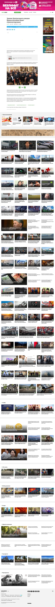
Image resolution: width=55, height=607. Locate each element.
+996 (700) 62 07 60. (23, 107)
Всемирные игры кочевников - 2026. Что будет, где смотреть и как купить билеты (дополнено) (34, 413)
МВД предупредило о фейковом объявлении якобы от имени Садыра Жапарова (46, 309)
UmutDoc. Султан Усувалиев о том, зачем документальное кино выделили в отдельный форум (27, 366)
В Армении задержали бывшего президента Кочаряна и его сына (20, 241)
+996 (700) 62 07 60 (17, 595)
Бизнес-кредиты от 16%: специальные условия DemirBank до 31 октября (37, 123)
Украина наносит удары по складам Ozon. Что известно (9, 366)
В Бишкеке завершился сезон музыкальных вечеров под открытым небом (46, 545)
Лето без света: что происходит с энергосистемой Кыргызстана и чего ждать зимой (20, 496)
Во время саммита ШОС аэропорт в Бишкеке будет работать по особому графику (34, 545)
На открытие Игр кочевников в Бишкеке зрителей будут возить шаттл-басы (46, 422)
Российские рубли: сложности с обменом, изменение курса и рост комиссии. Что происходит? (7, 443)
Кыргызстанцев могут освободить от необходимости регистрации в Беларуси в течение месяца (34, 296)
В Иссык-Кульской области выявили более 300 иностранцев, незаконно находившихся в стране (7, 176)
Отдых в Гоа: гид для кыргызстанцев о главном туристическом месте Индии (20, 564)
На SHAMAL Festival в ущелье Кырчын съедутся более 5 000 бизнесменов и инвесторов (20, 350)
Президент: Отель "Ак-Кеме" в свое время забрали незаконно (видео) (21, 378)
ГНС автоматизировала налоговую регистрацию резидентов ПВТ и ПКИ (7, 268)
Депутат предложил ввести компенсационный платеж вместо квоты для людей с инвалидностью (7, 242)
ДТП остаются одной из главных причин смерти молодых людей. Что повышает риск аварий (33, 242)
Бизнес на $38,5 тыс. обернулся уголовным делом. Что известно (44, 394)
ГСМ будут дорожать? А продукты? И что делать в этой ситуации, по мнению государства (47, 496)
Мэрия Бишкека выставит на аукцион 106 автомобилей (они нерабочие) (44, 151)
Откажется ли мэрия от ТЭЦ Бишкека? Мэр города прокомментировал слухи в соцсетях (33, 444)
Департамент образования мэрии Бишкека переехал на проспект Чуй (34, 163)
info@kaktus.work (7, 595)
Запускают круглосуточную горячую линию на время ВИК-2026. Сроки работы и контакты (19, 214)
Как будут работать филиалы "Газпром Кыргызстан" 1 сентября (20, 268)
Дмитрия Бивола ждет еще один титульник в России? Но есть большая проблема (33, 189)
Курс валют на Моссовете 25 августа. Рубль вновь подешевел (20, 322)
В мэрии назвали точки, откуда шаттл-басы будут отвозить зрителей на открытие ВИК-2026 (47, 214)
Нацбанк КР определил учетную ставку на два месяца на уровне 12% (47, 274)
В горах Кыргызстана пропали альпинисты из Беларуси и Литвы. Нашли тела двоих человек (21, 309)
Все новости (17, 12)
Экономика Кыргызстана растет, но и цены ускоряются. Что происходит (33, 496)
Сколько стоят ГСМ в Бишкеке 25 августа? (47, 255)
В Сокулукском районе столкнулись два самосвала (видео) (8, 151)
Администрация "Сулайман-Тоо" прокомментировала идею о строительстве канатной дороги (7, 309)
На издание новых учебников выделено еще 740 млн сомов (46, 449)
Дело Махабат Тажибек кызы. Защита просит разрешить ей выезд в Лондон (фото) (20, 189)
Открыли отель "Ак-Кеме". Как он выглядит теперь (7, 378)
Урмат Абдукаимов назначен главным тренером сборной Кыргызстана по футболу (27, 151)
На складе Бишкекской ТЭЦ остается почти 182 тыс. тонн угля (47, 163)
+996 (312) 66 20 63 (19, 596)
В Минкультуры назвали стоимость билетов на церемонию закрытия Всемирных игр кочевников (34, 428)
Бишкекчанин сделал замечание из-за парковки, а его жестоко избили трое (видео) (34, 214)
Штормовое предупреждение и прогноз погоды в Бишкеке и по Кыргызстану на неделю (12, 535)
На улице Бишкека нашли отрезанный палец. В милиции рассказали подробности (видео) (33, 268)
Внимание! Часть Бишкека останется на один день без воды (33, 533)
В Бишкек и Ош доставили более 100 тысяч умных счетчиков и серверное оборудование (34, 281)
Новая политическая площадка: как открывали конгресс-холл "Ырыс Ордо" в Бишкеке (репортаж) (9, 337)
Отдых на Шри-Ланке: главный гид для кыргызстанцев (47, 564)
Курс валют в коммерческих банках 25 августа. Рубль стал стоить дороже (12, 282)
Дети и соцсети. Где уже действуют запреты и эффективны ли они (21, 443)
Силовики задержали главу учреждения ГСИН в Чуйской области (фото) (20, 201)
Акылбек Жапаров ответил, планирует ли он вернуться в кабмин (33, 176)
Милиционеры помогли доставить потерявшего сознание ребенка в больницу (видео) (7, 350)
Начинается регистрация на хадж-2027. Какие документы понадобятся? (6, 322)
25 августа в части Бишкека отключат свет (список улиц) (33, 527)
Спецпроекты (26, 12)
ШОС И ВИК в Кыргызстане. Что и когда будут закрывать (20, 412)
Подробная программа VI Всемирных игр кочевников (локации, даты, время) (6, 413)
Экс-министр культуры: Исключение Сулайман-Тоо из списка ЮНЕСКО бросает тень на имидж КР (33, 227)
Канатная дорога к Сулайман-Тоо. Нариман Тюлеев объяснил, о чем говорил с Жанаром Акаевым (34, 255)
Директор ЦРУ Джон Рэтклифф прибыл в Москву (33, 515)
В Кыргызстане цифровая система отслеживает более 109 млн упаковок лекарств (34, 450)
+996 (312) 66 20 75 (12, 595)
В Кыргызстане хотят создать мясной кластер (20, 255)
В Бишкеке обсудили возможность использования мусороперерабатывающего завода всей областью (47, 221)
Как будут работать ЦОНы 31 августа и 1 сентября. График (6, 295)
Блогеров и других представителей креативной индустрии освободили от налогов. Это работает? (7, 496)
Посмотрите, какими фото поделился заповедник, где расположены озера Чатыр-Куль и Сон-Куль (47, 242)
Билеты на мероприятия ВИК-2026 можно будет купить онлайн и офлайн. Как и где (12, 430)
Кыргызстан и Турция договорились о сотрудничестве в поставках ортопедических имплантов (34, 221)
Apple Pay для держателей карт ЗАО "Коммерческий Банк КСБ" (17, 123)
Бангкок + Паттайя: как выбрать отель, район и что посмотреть (33, 564)
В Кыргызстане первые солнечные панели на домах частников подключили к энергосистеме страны (47, 350)
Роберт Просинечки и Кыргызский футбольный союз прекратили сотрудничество (47, 201)
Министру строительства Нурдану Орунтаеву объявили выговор (7, 163)
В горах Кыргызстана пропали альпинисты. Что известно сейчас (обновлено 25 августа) (47, 296)
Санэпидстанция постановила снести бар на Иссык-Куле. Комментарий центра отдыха (46, 227)
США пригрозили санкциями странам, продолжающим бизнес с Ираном (7, 516)
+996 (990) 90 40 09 (8, 596)
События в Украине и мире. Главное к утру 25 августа (33, 322)
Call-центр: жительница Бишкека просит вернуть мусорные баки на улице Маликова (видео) (34, 477)
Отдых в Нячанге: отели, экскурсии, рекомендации (5, 564)
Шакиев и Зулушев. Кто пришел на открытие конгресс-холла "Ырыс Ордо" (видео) (45, 337)
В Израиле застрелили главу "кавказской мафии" (46, 515)
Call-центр (30, 12)
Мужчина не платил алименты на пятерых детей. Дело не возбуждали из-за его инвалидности (47, 268)
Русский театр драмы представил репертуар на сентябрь (34, 581)
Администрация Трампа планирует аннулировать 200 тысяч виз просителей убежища (34, 274)
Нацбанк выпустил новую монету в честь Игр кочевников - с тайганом (34, 309)
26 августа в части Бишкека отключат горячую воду (19, 163)
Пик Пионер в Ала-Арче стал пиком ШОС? (34, 350)
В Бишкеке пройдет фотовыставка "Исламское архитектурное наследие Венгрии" (47, 582)
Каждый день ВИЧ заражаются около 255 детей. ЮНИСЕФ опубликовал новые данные (46, 281)
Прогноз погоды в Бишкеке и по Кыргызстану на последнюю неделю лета (33, 201)
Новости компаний (7, 114)
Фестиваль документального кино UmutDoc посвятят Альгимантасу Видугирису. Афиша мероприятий (11, 583)
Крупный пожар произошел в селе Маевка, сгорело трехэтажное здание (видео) (47, 322)
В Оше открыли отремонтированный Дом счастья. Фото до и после (22, 58)
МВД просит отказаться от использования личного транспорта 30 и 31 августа (5, 545)
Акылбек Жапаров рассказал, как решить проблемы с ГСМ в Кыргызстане (20, 176)
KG (52, 591)
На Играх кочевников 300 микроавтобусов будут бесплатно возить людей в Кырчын (47, 428)
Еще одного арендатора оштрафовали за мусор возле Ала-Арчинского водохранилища (47, 456)
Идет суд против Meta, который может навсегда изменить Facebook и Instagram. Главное (45, 366)
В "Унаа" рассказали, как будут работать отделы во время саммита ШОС (20, 545)
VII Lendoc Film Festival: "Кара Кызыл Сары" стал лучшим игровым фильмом (6, 201)
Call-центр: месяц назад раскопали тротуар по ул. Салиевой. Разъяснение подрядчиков (7, 477)
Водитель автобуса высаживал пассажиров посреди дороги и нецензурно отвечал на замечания (7, 189)
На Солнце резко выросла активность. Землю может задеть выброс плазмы (20, 516)
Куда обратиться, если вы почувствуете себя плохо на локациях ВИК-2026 (46, 176)
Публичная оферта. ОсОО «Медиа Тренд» (6, 600)
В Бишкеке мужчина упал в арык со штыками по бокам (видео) (47, 477)
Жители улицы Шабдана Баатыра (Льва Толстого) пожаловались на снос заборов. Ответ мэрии (20, 477)
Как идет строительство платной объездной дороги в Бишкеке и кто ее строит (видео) (26, 394)
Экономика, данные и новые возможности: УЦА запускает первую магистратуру (27, 123)
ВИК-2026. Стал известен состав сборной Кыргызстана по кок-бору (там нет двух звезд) (47, 413)
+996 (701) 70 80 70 (14, 596)
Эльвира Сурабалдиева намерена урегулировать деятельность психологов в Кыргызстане (12, 458)
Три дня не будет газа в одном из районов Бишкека (47, 533)
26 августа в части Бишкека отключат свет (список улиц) (46, 188)
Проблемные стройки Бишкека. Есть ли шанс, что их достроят (9, 394)
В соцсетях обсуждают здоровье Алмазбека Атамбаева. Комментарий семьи (11, 228)
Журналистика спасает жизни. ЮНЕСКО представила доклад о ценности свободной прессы (33, 456)
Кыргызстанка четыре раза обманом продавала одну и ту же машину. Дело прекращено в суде (7, 255)
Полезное (34, 12)
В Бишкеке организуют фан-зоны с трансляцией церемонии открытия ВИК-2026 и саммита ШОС (34, 575)
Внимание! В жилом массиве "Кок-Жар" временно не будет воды (47, 527)
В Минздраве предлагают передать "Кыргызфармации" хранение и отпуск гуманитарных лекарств (7, 214)
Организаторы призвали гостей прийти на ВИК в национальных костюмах (33, 422)
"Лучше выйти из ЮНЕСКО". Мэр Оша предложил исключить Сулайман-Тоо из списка (47, 379)
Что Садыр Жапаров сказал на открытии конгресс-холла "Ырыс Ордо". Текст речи (26, 337)
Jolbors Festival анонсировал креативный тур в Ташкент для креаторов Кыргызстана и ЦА (46, 575)
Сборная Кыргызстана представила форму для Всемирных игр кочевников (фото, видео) (34, 379)
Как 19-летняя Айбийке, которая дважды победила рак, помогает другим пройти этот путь (47, 443)
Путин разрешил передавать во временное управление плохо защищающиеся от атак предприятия (20, 296)
